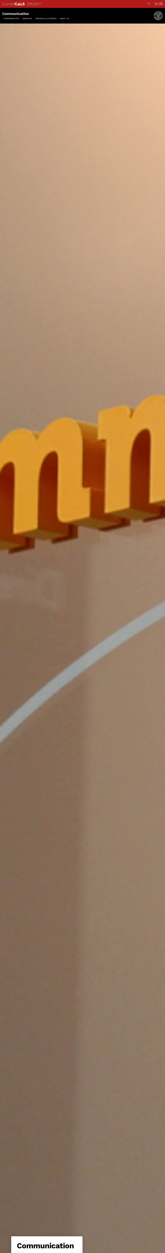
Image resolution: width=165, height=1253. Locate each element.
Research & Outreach (46, 18)
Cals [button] (156, 3)
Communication (15, 14)
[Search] (149, 4)
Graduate (27, 18)
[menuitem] (10, 18)
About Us (64, 18)
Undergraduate (11, 18)
